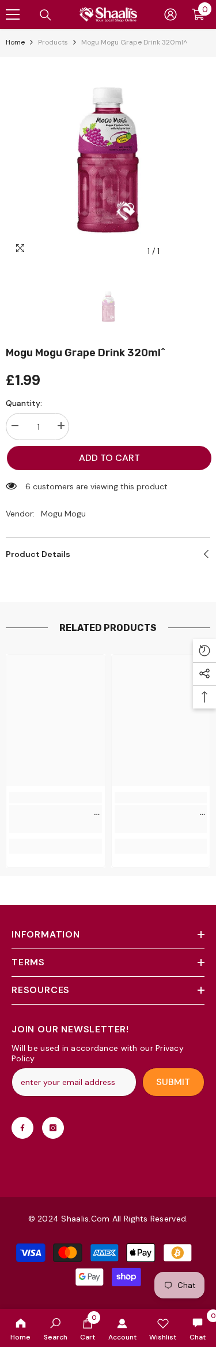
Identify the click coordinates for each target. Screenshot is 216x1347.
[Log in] (170, 14)
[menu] (13, 14)
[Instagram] (53, 1128)
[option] (108, 160)
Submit (173, 1082)
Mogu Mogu (63, 513)
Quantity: (24, 403)
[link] (56, 1328)
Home (15, 42)
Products (53, 42)
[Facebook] (22, 1128)
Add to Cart (109, 458)
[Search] (45, 15)
